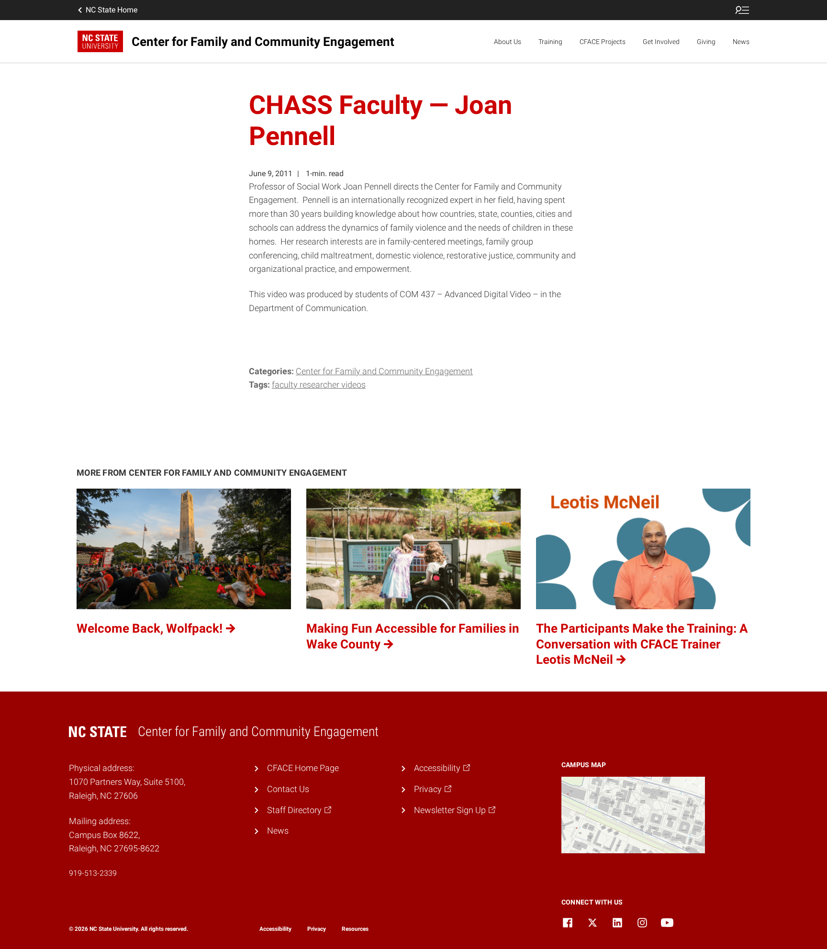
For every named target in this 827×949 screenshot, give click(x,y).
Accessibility (275, 929)
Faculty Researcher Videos (319, 385)
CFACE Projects (603, 41)
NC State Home (111, 9)
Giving (706, 41)
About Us (507, 41)
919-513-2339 (93, 873)
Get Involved (661, 41)
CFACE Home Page (303, 768)
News (741, 41)
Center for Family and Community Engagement (384, 371)
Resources (355, 929)
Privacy (316, 929)
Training (550, 41)
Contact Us (288, 789)
